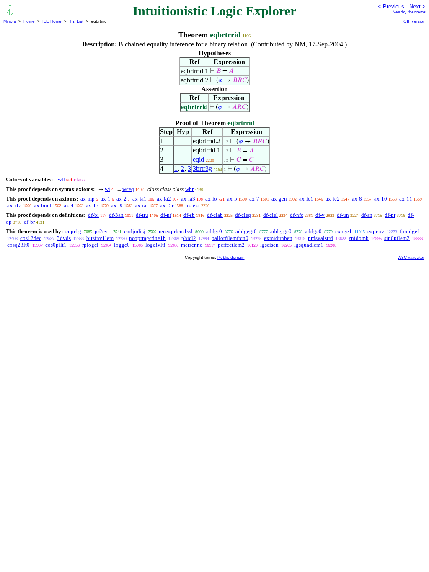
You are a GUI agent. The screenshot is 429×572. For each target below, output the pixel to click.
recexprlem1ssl (176, 231)
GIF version (414, 21)
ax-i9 (117, 205)
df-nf (165, 215)
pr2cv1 (103, 231)
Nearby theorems (409, 12)
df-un (343, 215)
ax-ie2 (333, 199)
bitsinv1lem (100, 238)
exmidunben (278, 238)
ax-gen (279, 199)
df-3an (116, 215)
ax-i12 (14, 205)
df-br (29, 222)
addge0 (313, 231)
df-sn (366, 215)
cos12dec (30, 238)
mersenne (191, 245)
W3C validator (411, 257)
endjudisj (134, 231)
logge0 (122, 245)
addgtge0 (281, 231)
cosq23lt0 (18, 245)
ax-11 (405, 199)
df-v (320, 215)
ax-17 (92, 205)
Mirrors (9, 21)
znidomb (359, 238)
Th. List (76, 21)
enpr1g (73, 231)
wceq (128, 189)
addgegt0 (246, 231)
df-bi (93, 215)
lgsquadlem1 (308, 245)
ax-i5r (166, 205)
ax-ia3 (188, 199)
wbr (189, 189)
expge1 (343, 231)
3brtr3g (202, 168)
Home (29, 21)
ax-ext (193, 205)
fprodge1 (410, 231)
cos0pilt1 (56, 245)
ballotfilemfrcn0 (230, 238)
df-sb (189, 215)
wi (107, 189)
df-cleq (243, 215)
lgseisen (269, 245)
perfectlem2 (231, 245)
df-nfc (296, 215)
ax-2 (121, 199)
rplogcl (90, 245)
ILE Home (52, 21)
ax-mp (87, 199)
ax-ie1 (306, 199)
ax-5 (232, 199)
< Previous (391, 6)
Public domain (231, 257)
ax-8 (357, 199)
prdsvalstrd (320, 238)
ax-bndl (43, 205)
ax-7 (254, 199)
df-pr (390, 215)
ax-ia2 (164, 199)
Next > (417, 6)
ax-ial (141, 205)
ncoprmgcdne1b (147, 238)
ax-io (211, 199)
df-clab (215, 215)
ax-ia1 (139, 199)
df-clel (270, 215)
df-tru (142, 215)
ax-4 (69, 205)
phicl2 (188, 238)
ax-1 (106, 199)
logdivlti (155, 245)
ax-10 (380, 199)
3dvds (64, 238)
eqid (198, 159)
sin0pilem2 (397, 238)
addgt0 (214, 231)
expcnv (375, 231)
